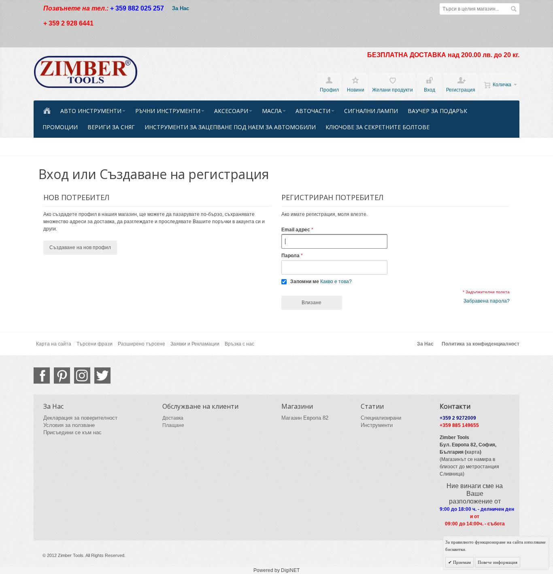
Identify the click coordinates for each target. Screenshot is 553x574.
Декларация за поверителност (80, 418)
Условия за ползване (69, 425)
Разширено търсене (141, 344)
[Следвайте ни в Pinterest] (62, 375)
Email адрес (295, 230)
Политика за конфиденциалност (480, 344)
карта (473, 452)
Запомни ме (304, 281)
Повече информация (497, 562)
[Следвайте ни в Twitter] (102, 375)
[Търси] (513, 9)
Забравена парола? (487, 301)
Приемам (461, 562)
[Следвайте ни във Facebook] (42, 375)
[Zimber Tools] (86, 72)
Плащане (173, 425)
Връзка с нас (239, 344)
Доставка (172, 418)
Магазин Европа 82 (304, 418)
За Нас (180, 8)
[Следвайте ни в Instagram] (82, 375)
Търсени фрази (95, 344)
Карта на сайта (53, 344)
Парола (290, 255)
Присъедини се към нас (72, 432)
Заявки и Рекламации (194, 344)
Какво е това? (336, 281)
